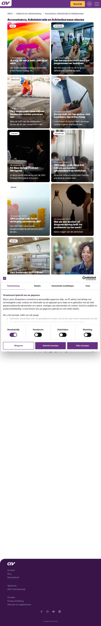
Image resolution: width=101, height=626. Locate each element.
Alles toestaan (82, 346)
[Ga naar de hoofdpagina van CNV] (6, 3)
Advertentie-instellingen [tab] (62, 286)
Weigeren (18, 346)
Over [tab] (88, 286)
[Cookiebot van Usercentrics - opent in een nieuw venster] (86, 278)
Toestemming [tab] (13, 286)
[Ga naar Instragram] (47, 611)
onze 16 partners (17, 299)
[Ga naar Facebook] (41, 611)
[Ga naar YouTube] (53, 611)
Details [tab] (37, 286)
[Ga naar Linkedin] (59, 611)
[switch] (38, 335)
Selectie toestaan (50, 346)
